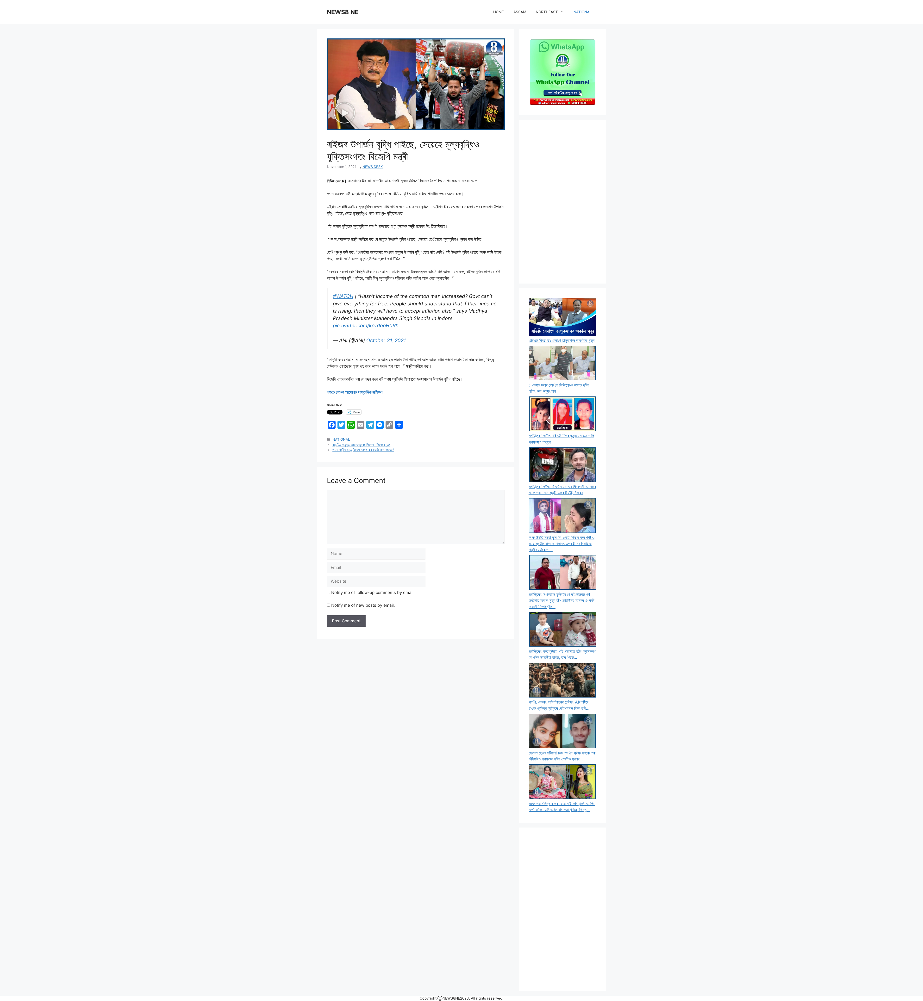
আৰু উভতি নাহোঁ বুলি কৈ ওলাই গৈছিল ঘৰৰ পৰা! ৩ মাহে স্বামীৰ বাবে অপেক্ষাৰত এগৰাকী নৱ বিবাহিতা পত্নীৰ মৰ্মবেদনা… (561, 543)
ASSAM (519, 12)
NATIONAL (582, 12)
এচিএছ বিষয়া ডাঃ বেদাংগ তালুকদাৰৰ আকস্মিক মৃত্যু (561, 340)
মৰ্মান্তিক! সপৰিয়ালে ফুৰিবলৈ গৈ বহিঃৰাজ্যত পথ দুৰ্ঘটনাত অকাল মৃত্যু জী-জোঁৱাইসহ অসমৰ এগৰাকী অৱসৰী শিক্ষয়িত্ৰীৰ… (561, 600)
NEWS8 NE (342, 12)
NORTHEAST (547, 12)
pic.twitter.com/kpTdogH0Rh (366, 325)
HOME (498, 12)
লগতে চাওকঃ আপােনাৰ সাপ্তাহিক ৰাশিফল (354, 392)
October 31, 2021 (386, 340)
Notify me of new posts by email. (363, 605)
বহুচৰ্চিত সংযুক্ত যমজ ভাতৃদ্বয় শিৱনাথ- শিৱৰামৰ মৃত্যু (361, 445)
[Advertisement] (562, 202)
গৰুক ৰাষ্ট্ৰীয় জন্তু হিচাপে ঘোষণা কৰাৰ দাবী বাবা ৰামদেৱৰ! (363, 450)
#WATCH (343, 296)
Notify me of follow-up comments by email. (373, 592)
